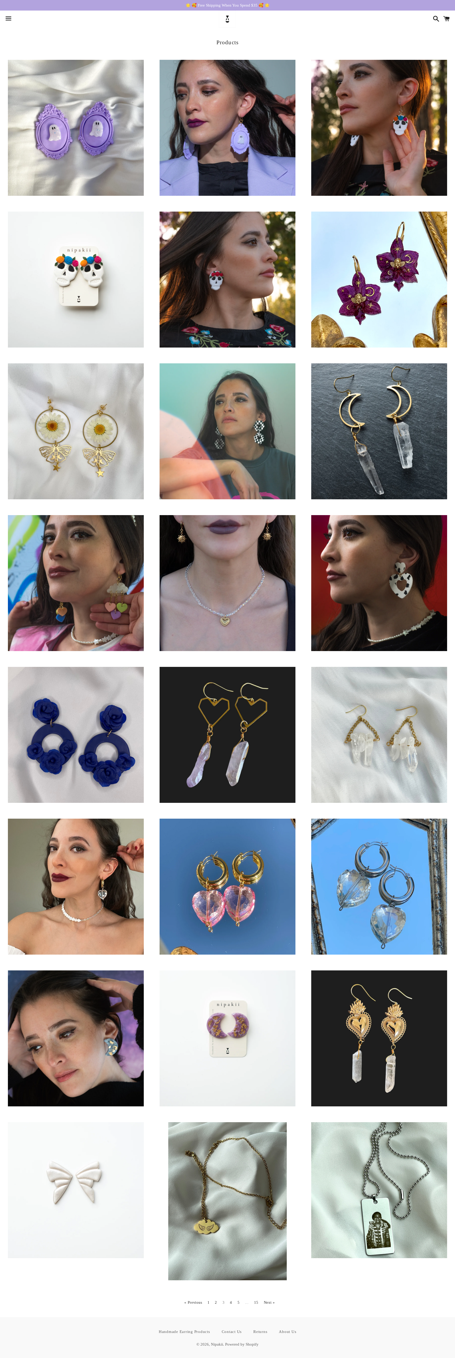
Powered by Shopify (242, 1344)
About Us (287, 1332)
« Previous (193, 1303)
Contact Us (232, 1332)
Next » (269, 1303)
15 (256, 1303)
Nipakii (217, 1344)
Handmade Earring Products (184, 1332)
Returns (260, 1332)
